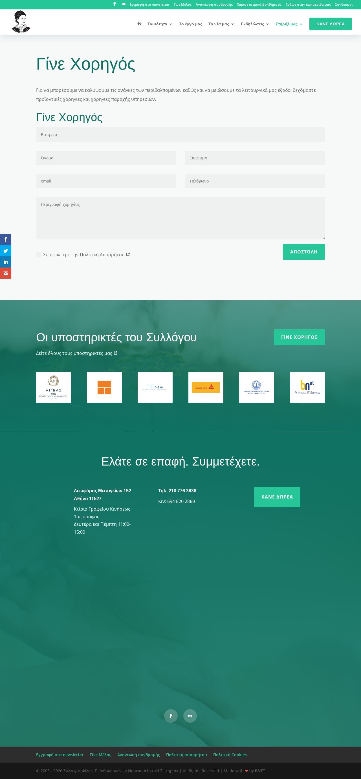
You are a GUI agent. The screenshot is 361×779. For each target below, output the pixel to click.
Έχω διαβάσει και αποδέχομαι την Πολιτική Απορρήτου (144, 655)
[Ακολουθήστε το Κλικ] (190, 716)
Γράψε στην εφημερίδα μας (308, 5)
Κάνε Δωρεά (330, 24)
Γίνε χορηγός (299, 337)
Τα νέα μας (218, 24)
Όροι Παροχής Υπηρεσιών (249, 682)
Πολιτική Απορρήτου (202, 682)
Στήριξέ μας (287, 24)
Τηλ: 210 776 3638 (177, 490)
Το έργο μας (190, 24)
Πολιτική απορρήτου (186, 754)
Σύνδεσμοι (344, 5)
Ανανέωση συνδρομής (214, 5)
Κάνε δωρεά (277, 497)
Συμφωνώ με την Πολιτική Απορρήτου (84, 254)
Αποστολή (304, 252)
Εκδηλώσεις (252, 24)
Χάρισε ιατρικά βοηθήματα (259, 5)
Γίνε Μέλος (182, 5)
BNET (260, 770)
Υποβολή (263, 670)
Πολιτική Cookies (230, 754)
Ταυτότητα (157, 24)
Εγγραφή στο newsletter (150, 5)
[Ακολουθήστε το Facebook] (171, 716)
